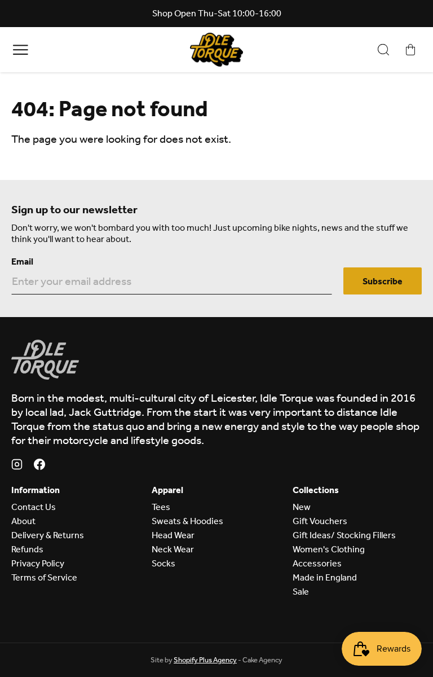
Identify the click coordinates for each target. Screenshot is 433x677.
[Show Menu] (20, 49)
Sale (301, 591)
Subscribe (383, 281)
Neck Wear (173, 549)
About (23, 521)
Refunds (27, 549)
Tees (161, 507)
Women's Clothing (329, 549)
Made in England (325, 577)
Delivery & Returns (47, 535)
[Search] (383, 49)
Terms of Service (44, 577)
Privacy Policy (37, 563)
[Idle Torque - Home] (216, 50)
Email (22, 261)
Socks (163, 563)
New (302, 507)
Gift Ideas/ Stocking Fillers (344, 535)
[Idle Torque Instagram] (17, 466)
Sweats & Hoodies (187, 521)
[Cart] (410, 49)
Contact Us (33, 507)
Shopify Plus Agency (205, 660)
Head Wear (173, 535)
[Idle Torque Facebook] (39, 466)
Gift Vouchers (320, 521)
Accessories (317, 563)
